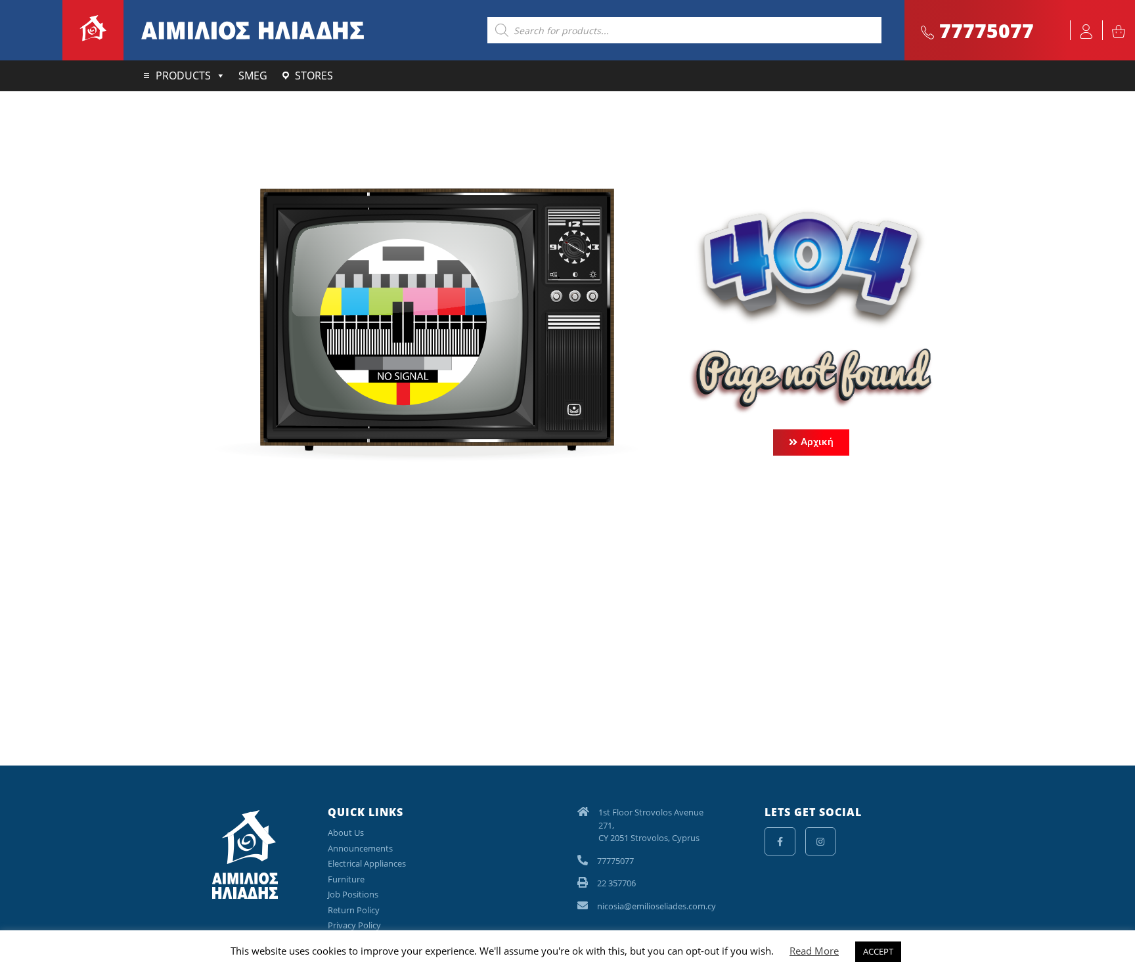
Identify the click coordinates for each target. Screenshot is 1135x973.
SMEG (252, 75)
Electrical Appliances (367, 863)
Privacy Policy (354, 925)
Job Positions (353, 894)
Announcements (360, 848)
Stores (314, 75)
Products (183, 75)
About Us (346, 832)
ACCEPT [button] (878, 951)
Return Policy (354, 910)
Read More (814, 950)
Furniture (346, 879)
